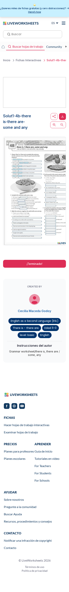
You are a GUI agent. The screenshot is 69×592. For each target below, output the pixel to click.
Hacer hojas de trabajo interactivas (26, 425)
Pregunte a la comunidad (20, 507)
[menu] (63, 23)
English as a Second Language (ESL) (34, 321)
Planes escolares (14, 458)
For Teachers (42, 466)
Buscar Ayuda (13, 514)
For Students (42, 473)
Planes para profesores (19, 451)
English (44, 335)
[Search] (7, 33)
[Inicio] (21, 23)
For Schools (42, 480)
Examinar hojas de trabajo (21, 432)
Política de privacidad (35, 570)
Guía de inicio (43, 451)
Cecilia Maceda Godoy (34, 311)
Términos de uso (34, 566)
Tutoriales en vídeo (46, 458)
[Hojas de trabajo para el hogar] (3, 47)
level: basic (27, 335)
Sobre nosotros (14, 499)
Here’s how (34, 12)
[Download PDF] (62, 116)
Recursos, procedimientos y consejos (28, 521)
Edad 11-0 (50, 328)
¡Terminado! (34, 263)
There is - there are (26, 328)
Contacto (10, 548)
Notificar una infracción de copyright (28, 540)
